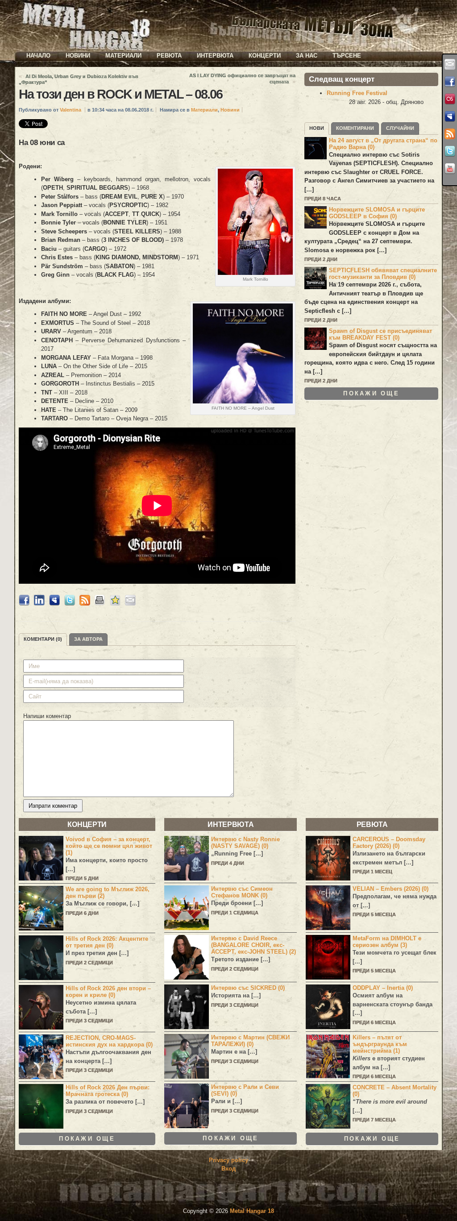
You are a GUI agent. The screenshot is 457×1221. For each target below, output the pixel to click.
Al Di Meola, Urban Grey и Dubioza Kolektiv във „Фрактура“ (78, 79)
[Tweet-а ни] (450, 151)
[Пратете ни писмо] (450, 64)
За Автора (88, 639)
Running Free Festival (357, 93)
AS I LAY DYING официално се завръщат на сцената (242, 78)
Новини (78, 55)
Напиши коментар (47, 716)
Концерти (265, 55)
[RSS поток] (450, 134)
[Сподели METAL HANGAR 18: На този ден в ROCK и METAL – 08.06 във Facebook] (24, 603)
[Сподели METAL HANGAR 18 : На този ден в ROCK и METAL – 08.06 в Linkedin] (39, 603)
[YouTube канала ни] (450, 168)
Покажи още (371, 393)
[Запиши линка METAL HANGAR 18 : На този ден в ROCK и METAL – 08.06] (115, 603)
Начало (38, 55)
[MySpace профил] (450, 116)
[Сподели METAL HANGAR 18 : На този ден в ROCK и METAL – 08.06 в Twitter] (69, 603)
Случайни (400, 128)
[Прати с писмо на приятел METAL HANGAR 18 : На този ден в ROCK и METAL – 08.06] (130, 603)
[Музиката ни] (450, 99)
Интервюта (215, 55)
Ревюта (169, 55)
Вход (228, 1168)
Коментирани (355, 128)
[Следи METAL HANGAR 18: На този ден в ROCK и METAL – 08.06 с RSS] (84, 603)
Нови (316, 128)
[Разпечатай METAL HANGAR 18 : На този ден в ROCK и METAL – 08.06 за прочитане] (100, 603)
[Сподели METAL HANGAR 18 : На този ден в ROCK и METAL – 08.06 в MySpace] (54, 603)
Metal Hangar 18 (252, 1211)
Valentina (70, 109)
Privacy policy (228, 1160)
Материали (123, 55)
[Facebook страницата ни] (450, 81)
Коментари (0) (43, 639)
